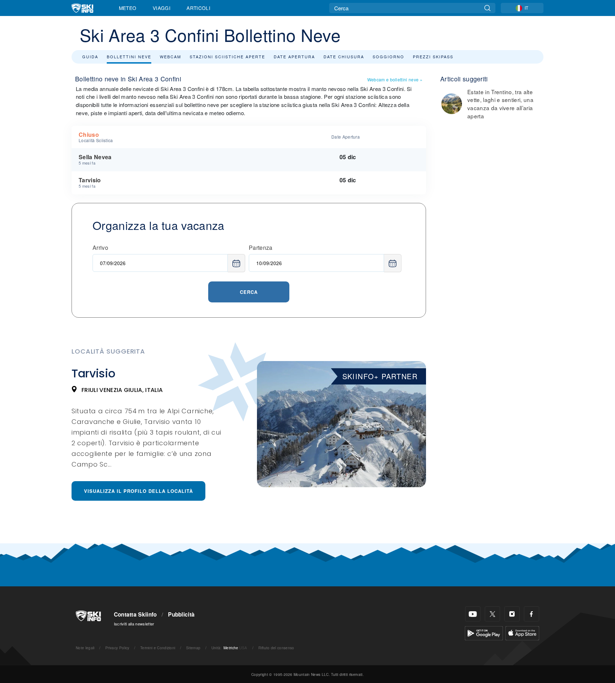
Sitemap (193, 647)
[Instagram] (512, 614)
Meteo (128, 7)
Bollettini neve (129, 56)
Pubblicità (181, 614)
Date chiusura (344, 56)
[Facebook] (531, 614)
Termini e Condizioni (157, 647)
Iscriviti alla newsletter (134, 623)
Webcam (170, 56)
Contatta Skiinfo (135, 614)
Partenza (261, 247)
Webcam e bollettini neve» (394, 79)
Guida (90, 56)
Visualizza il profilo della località (138, 491)
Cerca (249, 292)
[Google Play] (484, 632)
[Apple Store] (522, 632)
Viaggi (161, 7)
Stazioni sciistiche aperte (227, 56)
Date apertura (294, 56)
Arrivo (100, 247)
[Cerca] (487, 8)
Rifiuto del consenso (276, 647)
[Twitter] (492, 614)
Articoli (198, 7)
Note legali (85, 647)
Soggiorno (388, 56)
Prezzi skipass (433, 56)
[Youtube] (472, 614)
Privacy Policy (117, 647)
